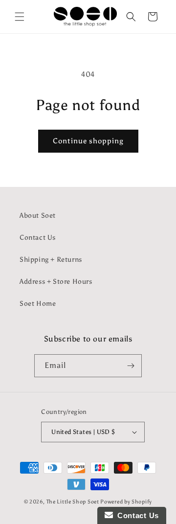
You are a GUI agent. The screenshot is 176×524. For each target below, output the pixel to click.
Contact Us (38, 237)
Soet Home (38, 303)
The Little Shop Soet (72, 502)
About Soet (38, 215)
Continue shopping (88, 141)
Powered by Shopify (126, 502)
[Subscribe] (130, 365)
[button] (19, 16)
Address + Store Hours (56, 281)
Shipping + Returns (51, 259)
